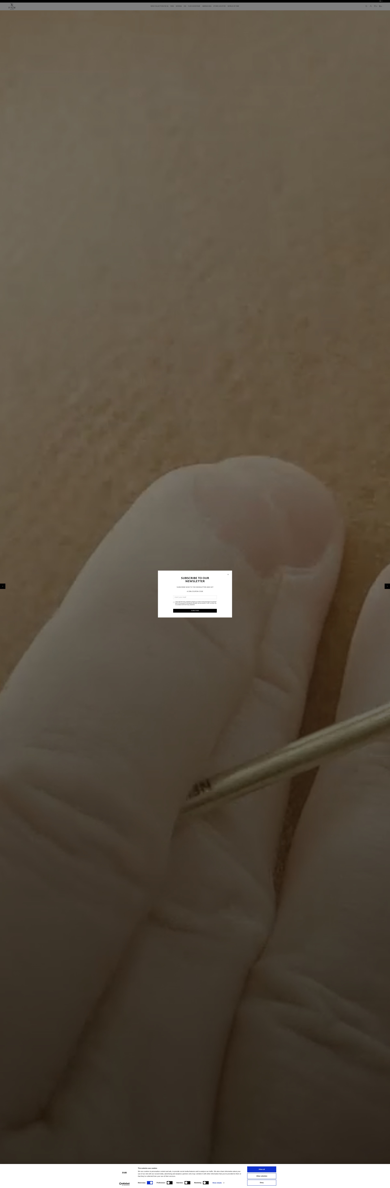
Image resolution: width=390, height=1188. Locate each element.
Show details (217, 1183)
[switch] (170, 1182)
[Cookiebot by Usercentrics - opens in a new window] (124, 1184)
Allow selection (261, 1176)
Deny (262, 1182)
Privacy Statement (186, 602)
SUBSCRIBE (195, 611)
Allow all (262, 1169)
